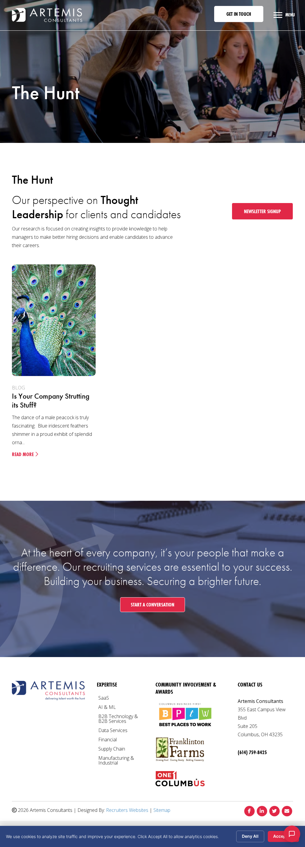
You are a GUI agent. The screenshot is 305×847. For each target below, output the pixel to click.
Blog (18, 387)
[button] (238, 14)
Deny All (250, 836)
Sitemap (161, 810)
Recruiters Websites (127, 810)
